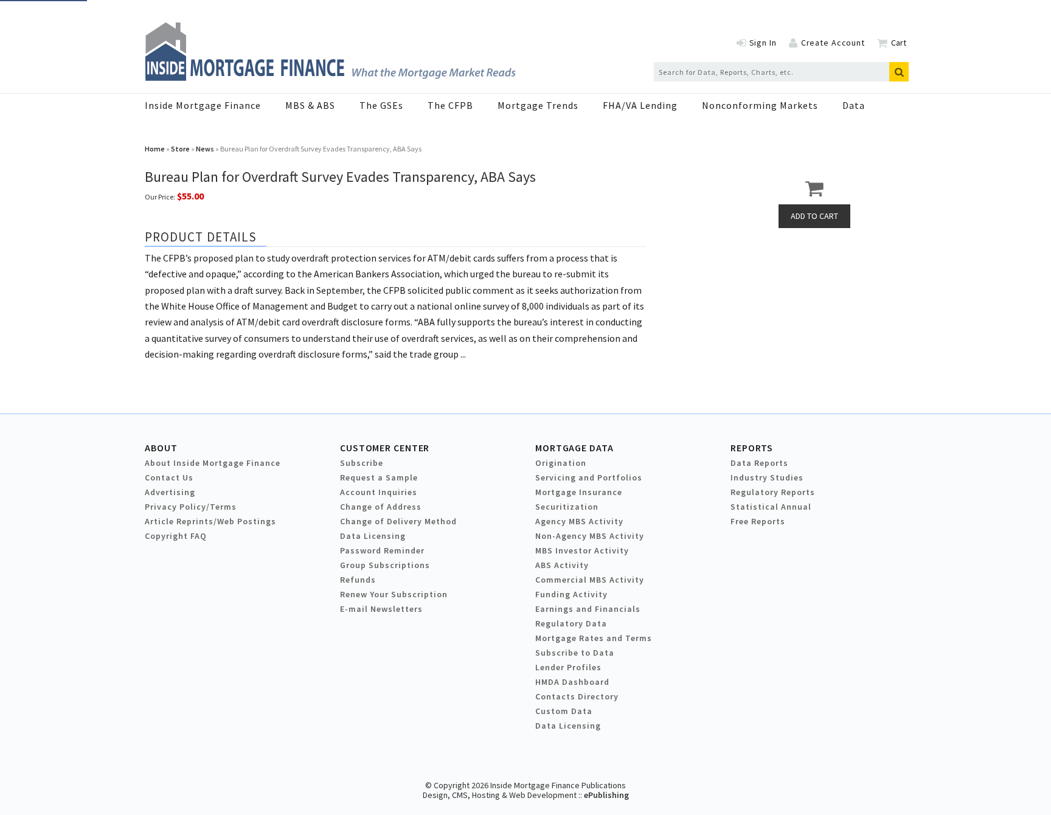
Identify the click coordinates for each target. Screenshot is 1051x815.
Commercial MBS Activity (589, 579)
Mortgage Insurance (578, 492)
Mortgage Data (574, 448)
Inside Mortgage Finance (203, 105)
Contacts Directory (577, 696)
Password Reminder (382, 550)
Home (155, 148)
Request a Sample (379, 477)
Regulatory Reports (772, 492)
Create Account (833, 42)
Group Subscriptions (385, 565)
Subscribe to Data (574, 652)
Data (853, 105)
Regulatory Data (571, 623)
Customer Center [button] (384, 448)
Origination (560, 462)
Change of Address (380, 506)
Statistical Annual (770, 506)
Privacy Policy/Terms (191, 506)
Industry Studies (766, 477)
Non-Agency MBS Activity (589, 535)
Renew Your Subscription (394, 594)
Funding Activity (571, 594)
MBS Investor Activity (582, 550)
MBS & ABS (310, 105)
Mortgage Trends (538, 105)
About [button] (161, 448)
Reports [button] (751, 448)
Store (180, 148)
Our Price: (160, 196)
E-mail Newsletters (381, 608)
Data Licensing (373, 535)
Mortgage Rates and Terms (593, 638)
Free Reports (757, 521)
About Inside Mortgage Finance (212, 462)
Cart (898, 42)
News (205, 148)
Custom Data (563, 711)
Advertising (170, 492)
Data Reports (759, 462)
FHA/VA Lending (640, 105)
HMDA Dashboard (572, 681)
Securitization (566, 506)
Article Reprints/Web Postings (210, 521)
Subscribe (361, 462)
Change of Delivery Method (398, 521)
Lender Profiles (568, 667)
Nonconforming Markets (760, 105)
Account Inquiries (378, 492)
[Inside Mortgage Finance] (330, 77)
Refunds (358, 579)
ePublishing (606, 794)
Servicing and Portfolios (588, 477)
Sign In (763, 42)
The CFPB (450, 105)
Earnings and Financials (587, 608)
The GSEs (381, 105)
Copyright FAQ (176, 535)
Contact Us (169, 477)
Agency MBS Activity (579, 521)
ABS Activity (562, 565)
